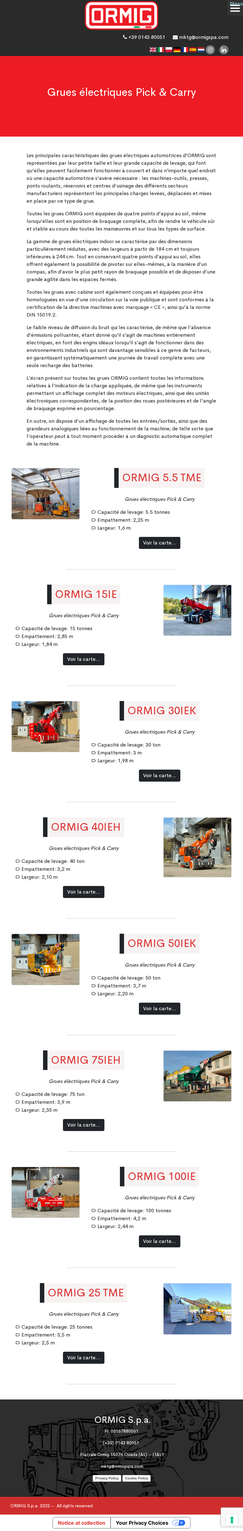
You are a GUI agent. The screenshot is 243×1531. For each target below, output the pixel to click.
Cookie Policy (136, 1478)
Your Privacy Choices (142, 1523)
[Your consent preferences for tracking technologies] (232, 1520)
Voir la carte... (159, 542)
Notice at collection (81, 1523)
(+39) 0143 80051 (121, 1443)
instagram (210, 49)
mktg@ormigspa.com (203, 37)
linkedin (223, 49)
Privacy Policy (107, 1478)
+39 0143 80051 (146, 37)
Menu (236, 3)
